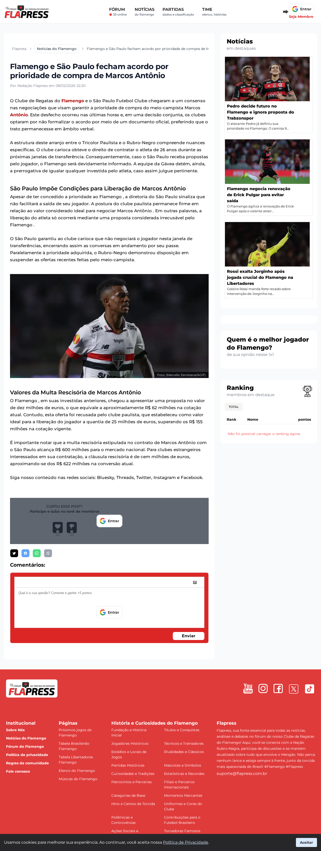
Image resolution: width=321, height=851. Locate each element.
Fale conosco (18, 771)
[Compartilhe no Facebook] (25, 553)
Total (234, 407)
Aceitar (306, 842)
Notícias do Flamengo (26, 738)
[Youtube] (248, 688)
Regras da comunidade (27, 763)
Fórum (118, 11)
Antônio (19, 114)
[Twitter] (293, 689)
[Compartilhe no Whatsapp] (37, 553)
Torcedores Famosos (182, 831)
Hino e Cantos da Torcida (133, 804)
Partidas (178, 11)
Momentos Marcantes (183, 795)
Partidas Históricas (127, 765)
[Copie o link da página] (48, 553)
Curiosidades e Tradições (132, 773)
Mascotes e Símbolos (182, 765)
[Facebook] (278, 688)
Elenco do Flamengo (77, 770)
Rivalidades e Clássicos (184, 752)
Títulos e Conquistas (181, 730)
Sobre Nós (15, 730)
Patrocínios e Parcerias (131, 782)
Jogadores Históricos (129, 743)
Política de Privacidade (185, 842)
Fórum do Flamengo (25, 746)
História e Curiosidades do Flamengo (154, 723)
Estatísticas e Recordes (184, 773)
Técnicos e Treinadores (184, 743)
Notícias (144, 11)
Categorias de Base (128, 795)
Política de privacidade (27, 755)
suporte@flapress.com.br (242, 773)
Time (214, 11)
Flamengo (72, 100)
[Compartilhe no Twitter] (14, 553)
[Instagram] (263, 688)
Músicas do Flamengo (78, 779)
